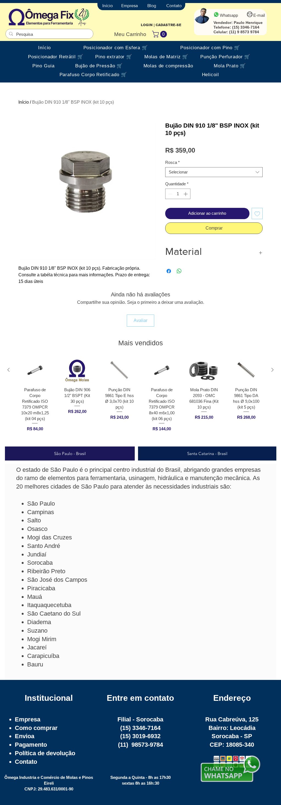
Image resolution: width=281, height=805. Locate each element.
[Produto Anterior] (8, 369)
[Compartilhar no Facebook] (168, 271)
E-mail (259, 15)
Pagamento (31, 744)
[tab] (70, 453)
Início (23, 102)
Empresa (27, 719)
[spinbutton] (177, 194)
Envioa (24, 736)
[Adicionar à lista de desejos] (257, 213)
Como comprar (36, 727)
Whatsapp (229, 15)
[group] (140, 400)
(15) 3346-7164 (245, 27)
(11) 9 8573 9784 (244, 32)
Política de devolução (45, 753)
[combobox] (214, 172)
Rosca (172, 162)
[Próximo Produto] (272, 369)
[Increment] (186, 194)
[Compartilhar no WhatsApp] (179, 271)
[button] (160, 34)
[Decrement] (169, 194)
